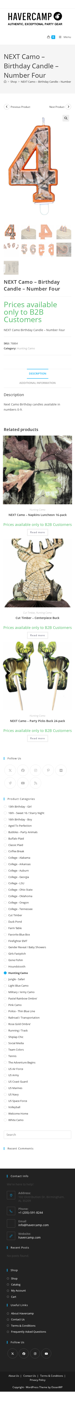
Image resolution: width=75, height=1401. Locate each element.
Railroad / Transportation (24, 1017)
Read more (37, 532)
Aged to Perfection (20, 826)
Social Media (16, 1043)
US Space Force (17, 1101)
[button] (65, 118)
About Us (14, 1376)
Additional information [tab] (37, 383)
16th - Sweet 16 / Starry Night (26, 813)
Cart (13, 1297)
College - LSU (16, 883)
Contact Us (18, 1319)
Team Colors (16, 1049)
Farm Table (15, 928)
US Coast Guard (18, 1081)
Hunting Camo (26, 348)
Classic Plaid (15, 845)
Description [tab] (37, 373)
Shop (14, 1278)
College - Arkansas (19, 864)
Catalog (15, 1284)
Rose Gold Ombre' (19, 1024)
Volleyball (14, 1107)
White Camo (16, 1120)
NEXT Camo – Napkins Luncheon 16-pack (38, 515)
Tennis (12, 1056)
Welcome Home (18, 1113)
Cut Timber (29, 612)
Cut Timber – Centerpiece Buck (37, 618)
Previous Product (20, 107)
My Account (18, 1290)
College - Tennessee (20, 909)
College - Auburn (18, 870)
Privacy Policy (37, 1380)
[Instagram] (35, 770)
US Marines (15, 1088)
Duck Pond (15, 921)
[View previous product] (7, 107)
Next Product (56, 107)
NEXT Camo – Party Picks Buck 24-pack (37, 721)
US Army (13, 1075)
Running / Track (18, 1030)
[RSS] (35, 783)
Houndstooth (16, 966)
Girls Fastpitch (17, 953)
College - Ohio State (20, 889)
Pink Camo (15, 1005)
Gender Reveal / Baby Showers (27, 947)
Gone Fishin (15, 960)
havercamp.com (29, 1237)
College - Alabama (19, 858)
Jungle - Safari (16, 979)
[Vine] (10, 783)
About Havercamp (22, 1313)
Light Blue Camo (18, 985)
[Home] (5, 81)
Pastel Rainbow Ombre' (22, 998)
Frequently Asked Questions (28, 1331)
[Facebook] (23, 770)
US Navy (13, 1094)
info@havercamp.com (33, 1225)
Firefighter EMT (17, 941)
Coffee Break (16, 851)
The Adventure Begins (21, 1062)
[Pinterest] (48, 770)
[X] (10, 770)
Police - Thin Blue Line (21, 1011)
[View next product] (68, 107)
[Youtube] (23, 783)
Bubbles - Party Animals (23, 832)
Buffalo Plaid (16, 838)
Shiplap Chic (15, 1037)
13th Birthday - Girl (19, 806)
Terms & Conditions (23, 1325)
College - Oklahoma (20, 896)
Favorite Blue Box (19, 934)
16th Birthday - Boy (20, 819)
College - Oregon (18, 902)
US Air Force (15, 1069)
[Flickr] (61, 770)
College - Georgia (18, 877)
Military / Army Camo (21, 992)
